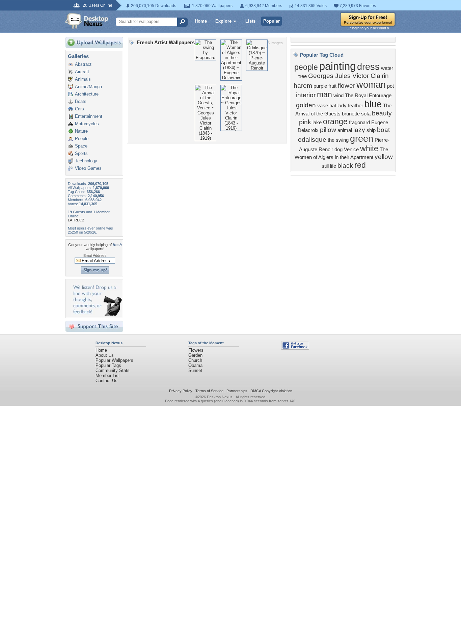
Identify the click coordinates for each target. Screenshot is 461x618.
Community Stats (113, 370)
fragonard (359, 122)
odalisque (312, 139)
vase (322, 105)
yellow (384, 156)
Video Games (88, 168)
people (306, 67)
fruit (332, 86)
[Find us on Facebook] (295, 348)
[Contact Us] (96, 314)
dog (338, 149)
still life (329, 166)
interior (306, 95)
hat (332, 105)
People (81, 138)
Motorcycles (87, 123)
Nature (81, 131)
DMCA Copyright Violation (271, 391)
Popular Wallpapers (114, 360)
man (324, 94)
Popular (271, 21)
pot (390, 86)
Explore (223, 21)
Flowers (196, 350)
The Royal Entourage (368, 95)
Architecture (87, 94)
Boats (80, 101)
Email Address (95, 255)
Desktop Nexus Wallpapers (86, 21)
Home (201, 21)
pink (305, 122)
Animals (83, 79)
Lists (250, 21)
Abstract (83, 64)
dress (368, 67)
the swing (338, 140)
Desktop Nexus (220, 397)
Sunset (195, 370)
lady (342, 105)
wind (338, 95)
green (361, 139)
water (387, 68)
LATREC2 (76, 220)
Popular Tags (108, 365)
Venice (351, 149)
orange (335, 121)
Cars (79, 108)
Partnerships (236, 391)
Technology (86, 160)
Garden (195, 355)
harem (303, 85)
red (360, 165)
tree (302, 76)
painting (337, 66)
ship (371, 130)
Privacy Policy (180, 391)
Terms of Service (209, 391)
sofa (366, 113)
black (345, 165)
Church (195, 360)
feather (355, 105)
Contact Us (106, 380)
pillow (328, 129)
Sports (81, 153)
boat (383, 129)
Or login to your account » (368, 28)
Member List (108, 375)
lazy (359, 129)
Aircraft (82, 71)
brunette (351, 113)
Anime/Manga (88, 86)
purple (320, 86)
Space (81, 146)
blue (373, 104)
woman (371, 85)
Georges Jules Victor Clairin (348, 75)
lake (317, 122)
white (369, 148)
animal (344, 130)
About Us (105, 355)
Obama (195, 365)
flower (346, 85)
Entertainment (88, 116)
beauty (382, 113)
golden (306, 105)
